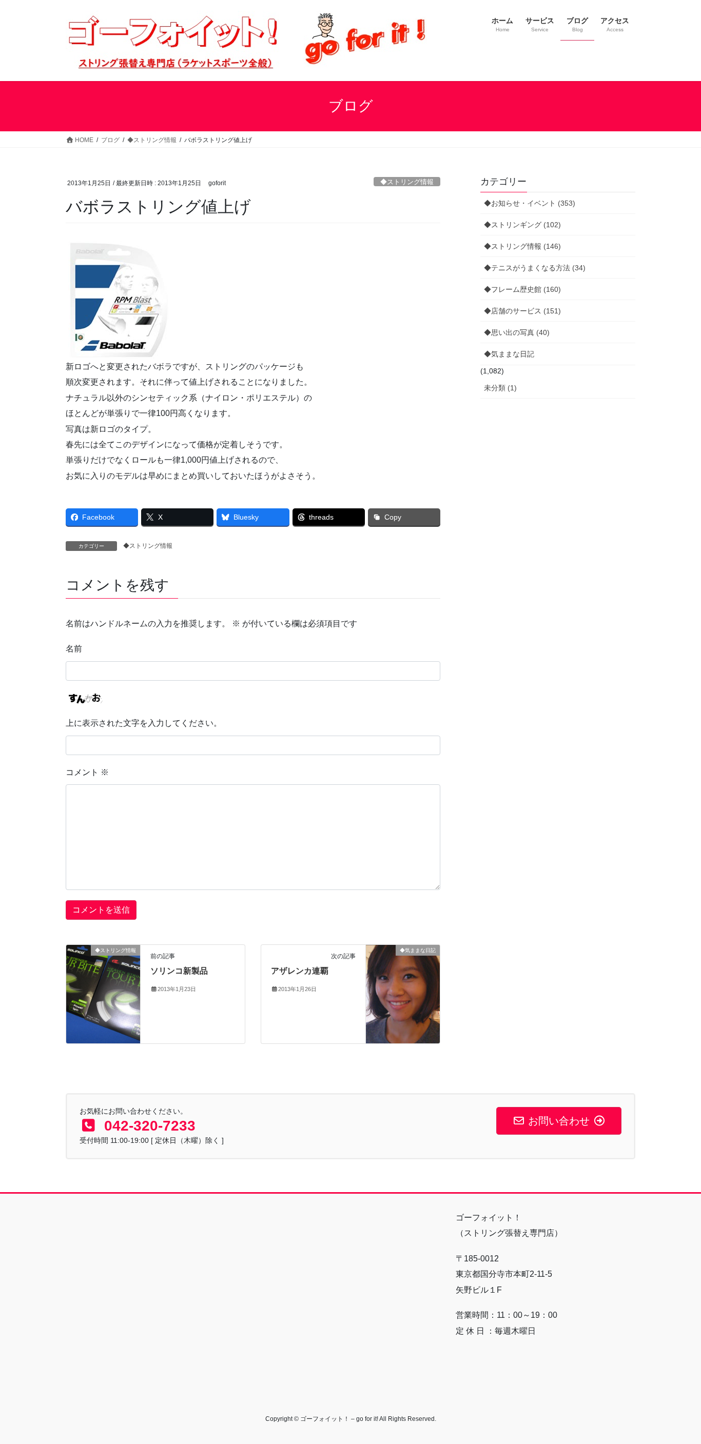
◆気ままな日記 (509, 354)
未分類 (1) (500, 388)
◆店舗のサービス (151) (522, 311)
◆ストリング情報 (407, 182)
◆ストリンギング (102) (522, 225)
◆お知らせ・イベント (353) (529, 203)
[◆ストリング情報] (103, 982)
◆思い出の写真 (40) (517, 332)
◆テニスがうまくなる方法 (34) (535, 268)
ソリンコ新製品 (179, 970)
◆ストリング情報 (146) (522, 246)
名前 (74, 648)
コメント (87, 772)
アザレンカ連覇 (299, 970)
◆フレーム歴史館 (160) (522, 289)
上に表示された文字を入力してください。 (144, 723)
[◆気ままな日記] (403, 993)
